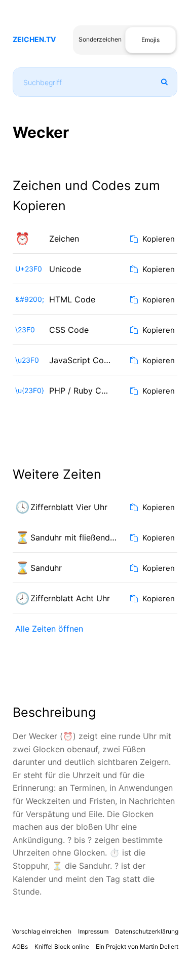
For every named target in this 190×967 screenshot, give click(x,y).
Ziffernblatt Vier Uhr (68, 507)
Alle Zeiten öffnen (49, 629)
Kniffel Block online (61, 946)
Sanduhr (46, 568)
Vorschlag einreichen (41, 931)
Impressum (93, 931)
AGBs (20, 946)
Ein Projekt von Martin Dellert (137, 946)
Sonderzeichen (100, 39)
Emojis (150, 40)
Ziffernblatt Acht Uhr (70, 598)
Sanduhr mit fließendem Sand (77, 537)
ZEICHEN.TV (34, 39)
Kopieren (157, 239)
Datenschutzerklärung (146, 931)
